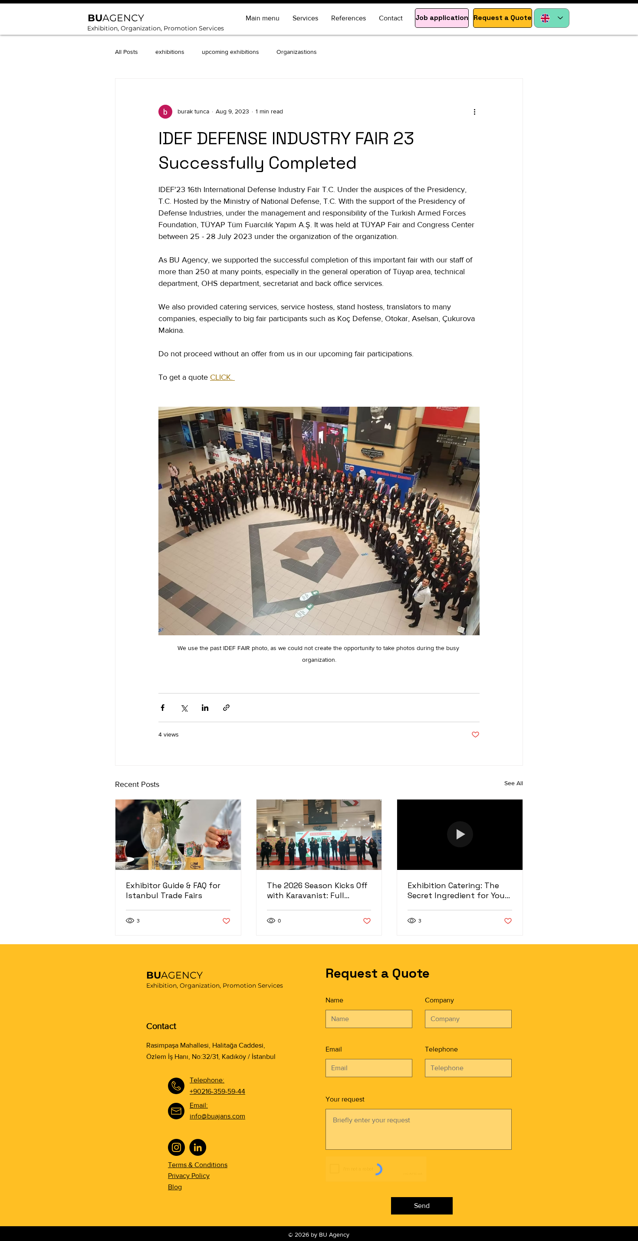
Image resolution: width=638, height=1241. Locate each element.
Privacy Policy (189, 1175)
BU (174, 975)
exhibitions (169, 51)
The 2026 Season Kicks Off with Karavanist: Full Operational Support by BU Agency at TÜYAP (318, 890)
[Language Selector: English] (551, 18)
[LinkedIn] (197, 1147)
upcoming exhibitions (230, 51)
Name (334, 1000)
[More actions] (474, 111)
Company (439, 1000)
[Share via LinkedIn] (205, 707)
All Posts (126, 51)
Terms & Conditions (197, 1164)
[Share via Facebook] (162, 707)
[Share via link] (226, 707)
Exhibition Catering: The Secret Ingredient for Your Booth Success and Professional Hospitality (458, 890)
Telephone (441, 1049)
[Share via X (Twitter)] (184, 707)
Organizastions (296, 51)
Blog (175, 1187)
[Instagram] (176, 1147)
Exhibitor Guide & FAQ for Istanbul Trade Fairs (173, 890)
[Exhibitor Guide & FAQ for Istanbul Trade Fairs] (178, 835)
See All (513, 783)
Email (334, 1049)
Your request (345, 1099)
